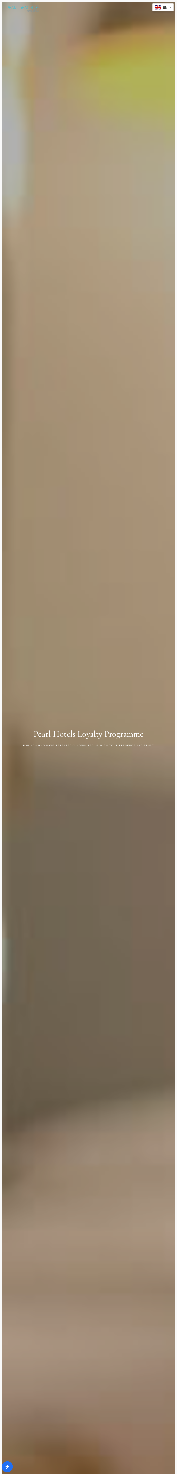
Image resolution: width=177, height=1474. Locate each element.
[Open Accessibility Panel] (7, 1466)
